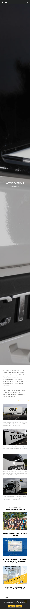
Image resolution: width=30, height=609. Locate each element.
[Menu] (28, 2)
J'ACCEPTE (11, 606)
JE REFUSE (19, 606)
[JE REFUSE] (28, 604)
